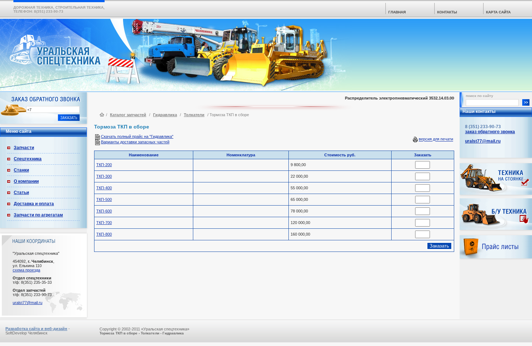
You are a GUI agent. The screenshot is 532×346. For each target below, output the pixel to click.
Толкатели (194, 115)
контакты (447, 12)
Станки (21, 170)
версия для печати (436, 139)
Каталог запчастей (128, 115)
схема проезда (26, 270)
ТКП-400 (104, 188)
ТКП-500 (104, 199)
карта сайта (498, 12)
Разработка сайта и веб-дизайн (36, 328)
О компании (26, 181)
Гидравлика (165, 115)
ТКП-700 (104, 222)
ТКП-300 (104, 176)
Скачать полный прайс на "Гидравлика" (137, 136)
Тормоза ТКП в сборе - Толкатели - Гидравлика (142, 333)
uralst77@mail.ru (27, 302)
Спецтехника (28, 158)
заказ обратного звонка (490, 131)
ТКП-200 (104, 165)
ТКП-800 (104, 234)
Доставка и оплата (34, 203)
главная (397, 12)
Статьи (21, 192)
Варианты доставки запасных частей (135, 142)
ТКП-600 (104, 211)
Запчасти (24, 147)
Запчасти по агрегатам (38, 215)
